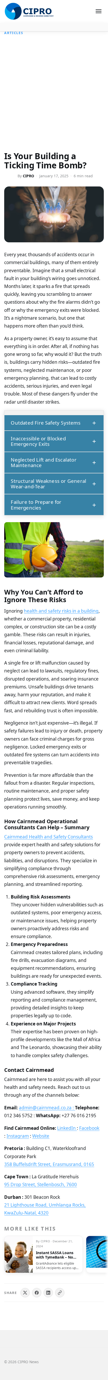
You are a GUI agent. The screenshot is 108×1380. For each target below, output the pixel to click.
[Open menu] (98, 11)
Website (40, 1136)
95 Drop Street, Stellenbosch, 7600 (40, 1184)
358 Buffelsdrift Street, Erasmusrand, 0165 (49, 1164)
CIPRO (28, 175)
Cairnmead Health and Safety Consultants (48, 837)
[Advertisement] (54, 95)
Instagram (18, 1136)
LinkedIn (67, 1128)
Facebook (89, 1128)
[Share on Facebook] (36, 1292)
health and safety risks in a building (61, 611)
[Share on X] (25, 1292)
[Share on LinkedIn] (48, 1292)
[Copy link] (59, 1292)
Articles (13, 32)
